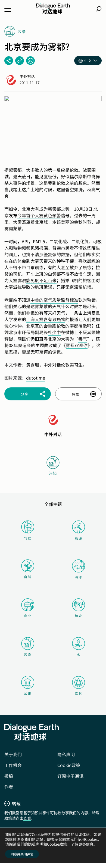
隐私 (32, 844)
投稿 (8, 776)
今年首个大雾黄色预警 (39, 215)
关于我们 (13, 754)
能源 (78, 538)
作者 (8, 786)
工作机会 (13, 765)
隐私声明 (66, 754)
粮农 (78, 615)
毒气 (82, 338)
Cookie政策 (68, 765)
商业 (28, 615)
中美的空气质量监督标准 (54, 300)
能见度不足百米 (41, 280)
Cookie (53, 844)
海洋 (78, 577)
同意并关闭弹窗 (22, 854)
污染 (28, 654)
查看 (27, 818)
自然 (28, 576)
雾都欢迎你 (77, 345)
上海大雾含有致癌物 (45, 319)
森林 (78, 693)
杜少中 (54, 332)
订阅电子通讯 (70, 776)
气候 (28, 538)
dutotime (35, 377)
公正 (28, 693)
